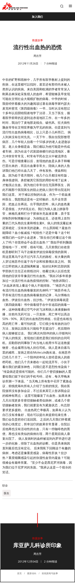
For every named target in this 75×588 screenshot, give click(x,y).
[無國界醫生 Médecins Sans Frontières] (15, 6)
